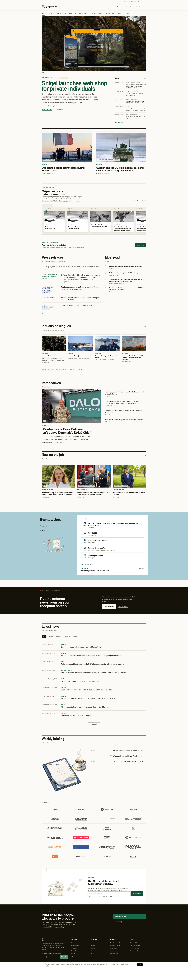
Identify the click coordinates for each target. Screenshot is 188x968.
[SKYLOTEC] (55, 847)
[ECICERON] (133, 837)
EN (126, 1)
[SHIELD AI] (55, 837)
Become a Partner (115, 945)
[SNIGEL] (107, 809)
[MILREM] (133, 828)
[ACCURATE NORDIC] (107, 847)
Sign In (131, 7)
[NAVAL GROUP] (133, 847)
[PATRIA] (133, 809)
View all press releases (49, 314)
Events (93, 13)
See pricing (118, 922)
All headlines (59, 109)
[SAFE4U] (107, 828)
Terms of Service (135, 945)
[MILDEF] (81, 809)
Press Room (83, 13)
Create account (141, 7)
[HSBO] (107, 837)
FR (138, 1)
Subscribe (137, 893)
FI (124, 1)
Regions (49, 13)
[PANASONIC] (107, 819)
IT (143, 1)
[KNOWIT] (55, 819)
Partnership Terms (135, 951)
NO (132, 1)
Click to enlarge (109, 606)
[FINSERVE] (107, 856)
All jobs (42, 530)
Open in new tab (123, 606)
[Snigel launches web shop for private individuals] (94, 43)
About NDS (113, 948)
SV (121, 1)
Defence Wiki (110, 13)
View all (144, 326)
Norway (58, 637)
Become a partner (120, 916)
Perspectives (61, 13)
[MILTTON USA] (81, 856)
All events (43, 526)
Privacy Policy (134, 943)
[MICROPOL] (55, 828)
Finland (75, 637)
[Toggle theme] (126, 7)
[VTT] (55, 856)
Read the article (47, 109)
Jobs (100, 13)
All (43, 13)
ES (140, 1)
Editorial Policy (134, 948)
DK (129, 1)
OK (140, 964)
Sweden (50, 637)
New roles (72, 13)
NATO (92, 953)
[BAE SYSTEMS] (81, 837)
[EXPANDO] (81, 828)
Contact (127, 13)
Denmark (67, 637)
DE (135, 1)
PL (145, 1)
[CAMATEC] (55, 809)
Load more (94, 725)
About (119, 13)
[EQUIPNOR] (81, 819)
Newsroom (74, 943)
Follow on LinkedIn (115, 897)
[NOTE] (133, 856)
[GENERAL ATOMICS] (81, 847)
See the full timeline (138, 201)
